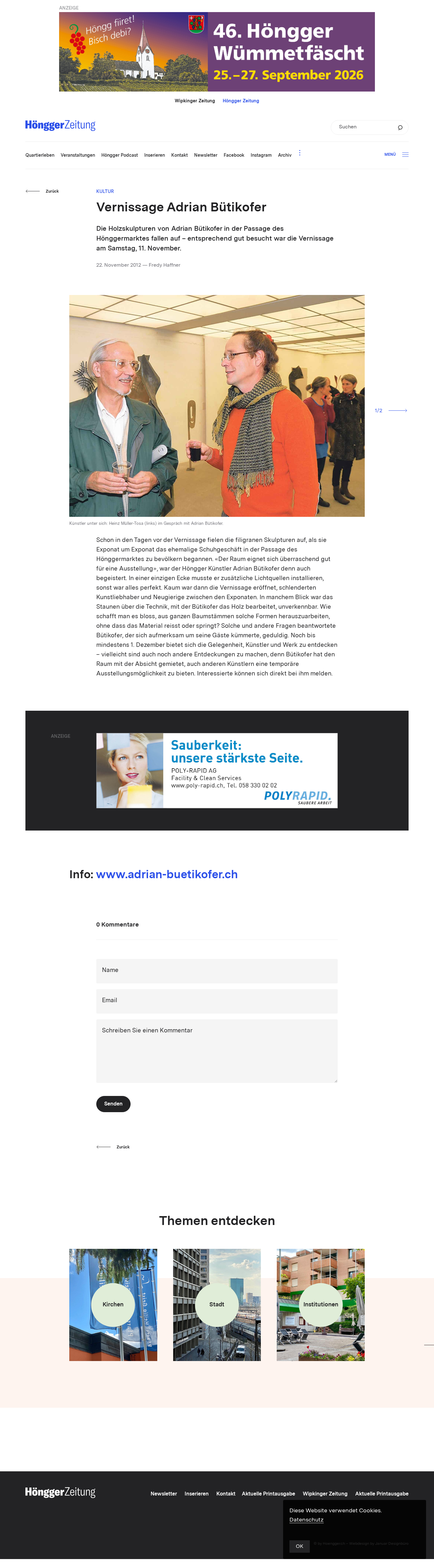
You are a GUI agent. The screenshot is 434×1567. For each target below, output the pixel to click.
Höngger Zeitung (241, 101)
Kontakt (225, 1494)
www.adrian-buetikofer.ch (167, 875)
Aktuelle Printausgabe (268, 1494)
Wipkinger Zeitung (195, 101)
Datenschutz (306, 1520)
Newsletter (164, 1494)
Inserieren (197, 1494)
